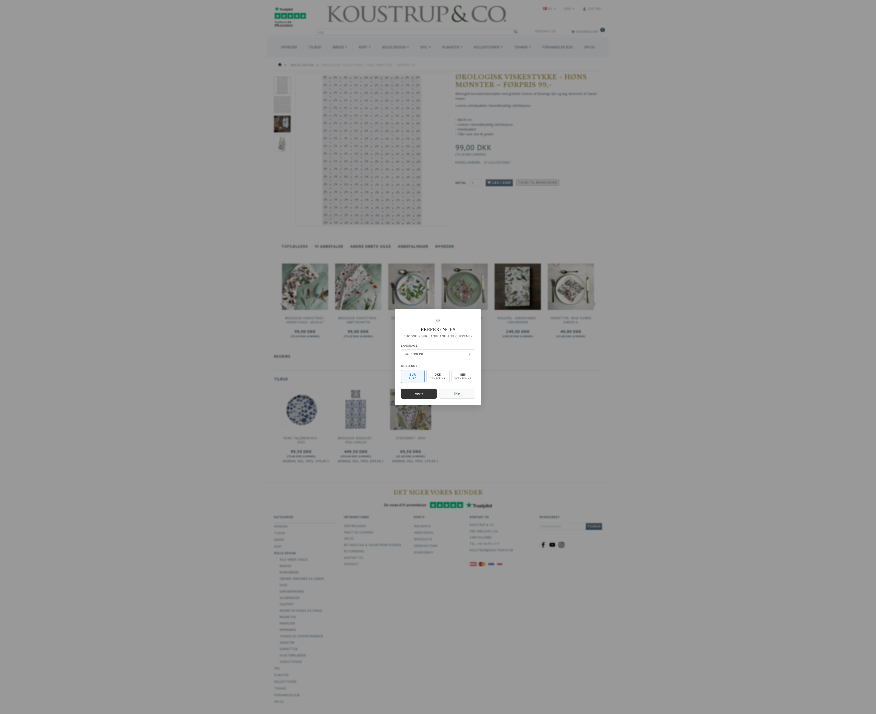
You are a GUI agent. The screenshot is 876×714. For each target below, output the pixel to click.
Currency (409, 366)
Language (409, 345)
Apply (419, 393)
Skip (457, 393)
